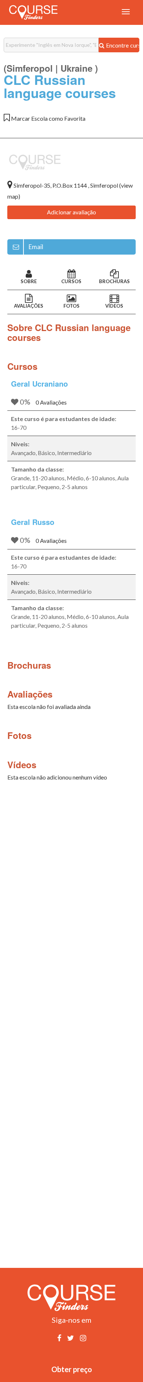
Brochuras (114, 281)
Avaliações (28, 306)
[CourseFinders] (33, 12)
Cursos (71, 281)
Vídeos (114, 306)
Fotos (71, 306)
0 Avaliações (51, 402)
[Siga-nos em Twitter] (70, 1337)
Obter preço (71, 1369)
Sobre (29, 281)
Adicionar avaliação (71, 212)
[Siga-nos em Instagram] (83, 1337)
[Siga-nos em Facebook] (59, 1337)
